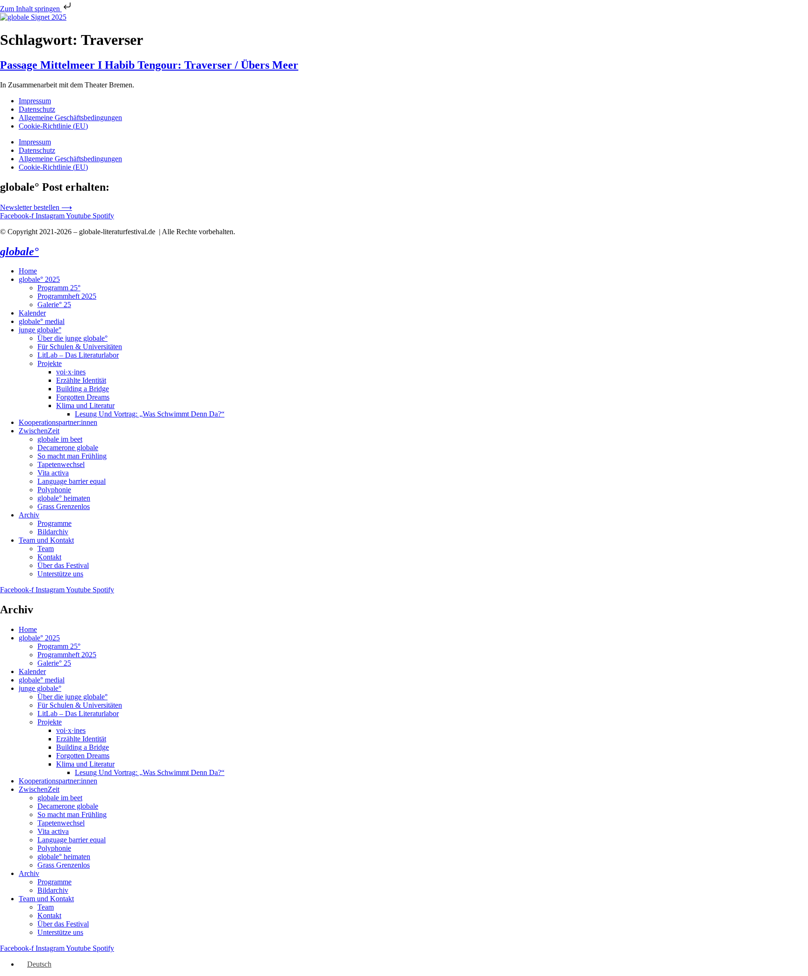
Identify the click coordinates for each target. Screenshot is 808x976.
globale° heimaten (63, 498)
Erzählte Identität (81, 380)
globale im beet (59, 439)
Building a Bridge (82, 389)
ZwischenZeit (39, 431)
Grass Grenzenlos (63, 506)
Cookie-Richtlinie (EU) (53, 126)
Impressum (35, 101)
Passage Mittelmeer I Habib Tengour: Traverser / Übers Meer (149, 65)
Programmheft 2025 (66, 296)
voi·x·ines (71, 372)
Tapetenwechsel (61, 464)
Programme (54, 523)
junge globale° (40, 330)
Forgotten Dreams (82, 397)
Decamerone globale (67, 448)
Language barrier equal (71, 481)
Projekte (49, 363)
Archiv (29, 515)
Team (45, 549)
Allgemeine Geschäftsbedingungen (70, 118)
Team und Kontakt (46, 540)
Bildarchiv (52, 532)
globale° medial (42, 321)
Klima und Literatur (85, 405)
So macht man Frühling (72, 456)
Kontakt (49, 557)
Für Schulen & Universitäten (79, 347)
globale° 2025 (39, 279)
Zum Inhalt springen (31, 9)
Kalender (32, 313)
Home (28, 271)
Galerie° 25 (54, 305)
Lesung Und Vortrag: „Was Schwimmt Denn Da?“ (149, 414)
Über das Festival (63, 565)
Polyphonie (54, 490)
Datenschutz (37, 109)
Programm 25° (58, 288)
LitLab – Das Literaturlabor (78, 355)
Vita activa (53, 473)
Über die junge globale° (72, 338)
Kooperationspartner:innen (58, 422)
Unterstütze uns (60, 574)
